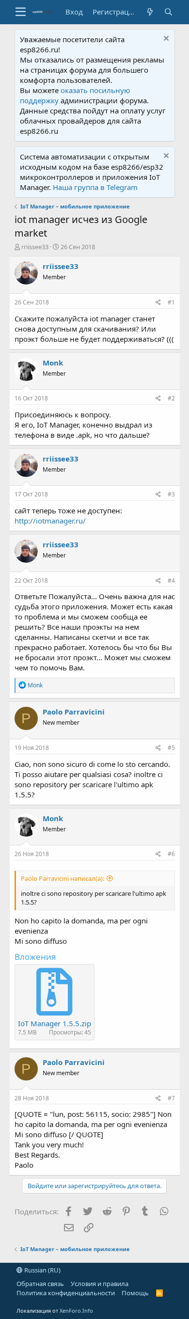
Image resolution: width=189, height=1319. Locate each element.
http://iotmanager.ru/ (50, 520)
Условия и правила (99, 1283)
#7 (171, 1098)
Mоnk (53, 362)
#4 (171, 580)
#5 (171, 748)
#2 (171, 398)
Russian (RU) (42, 1270)
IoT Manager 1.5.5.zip (54, 1023)
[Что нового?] (150, 12)
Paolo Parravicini (74, 711)
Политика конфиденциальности (65, 1292)
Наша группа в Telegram (95, 187)
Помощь (135, 1292)
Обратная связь (40, 1283)
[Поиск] (168, 12)
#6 (171, 854)
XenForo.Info (76, 1310)
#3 (171, 494)
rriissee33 (34, 246)
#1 (171, 302)
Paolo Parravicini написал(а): (62, 878)
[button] (21, 12)
